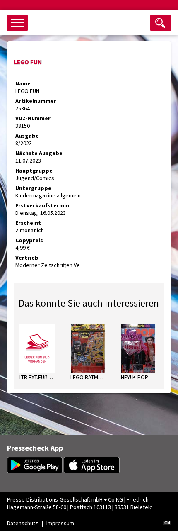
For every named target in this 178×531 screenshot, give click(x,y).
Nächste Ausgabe (39, 153)
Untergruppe (33, 188)
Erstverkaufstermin (42, 205)
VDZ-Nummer (33, 118)
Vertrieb (26, 257)
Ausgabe (27, 135)
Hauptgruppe (34, 170)
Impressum (60, 523)
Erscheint (28, 223)
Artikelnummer (35, 101)
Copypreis (29, 240)
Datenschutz (22, 523)
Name (23, 83)
